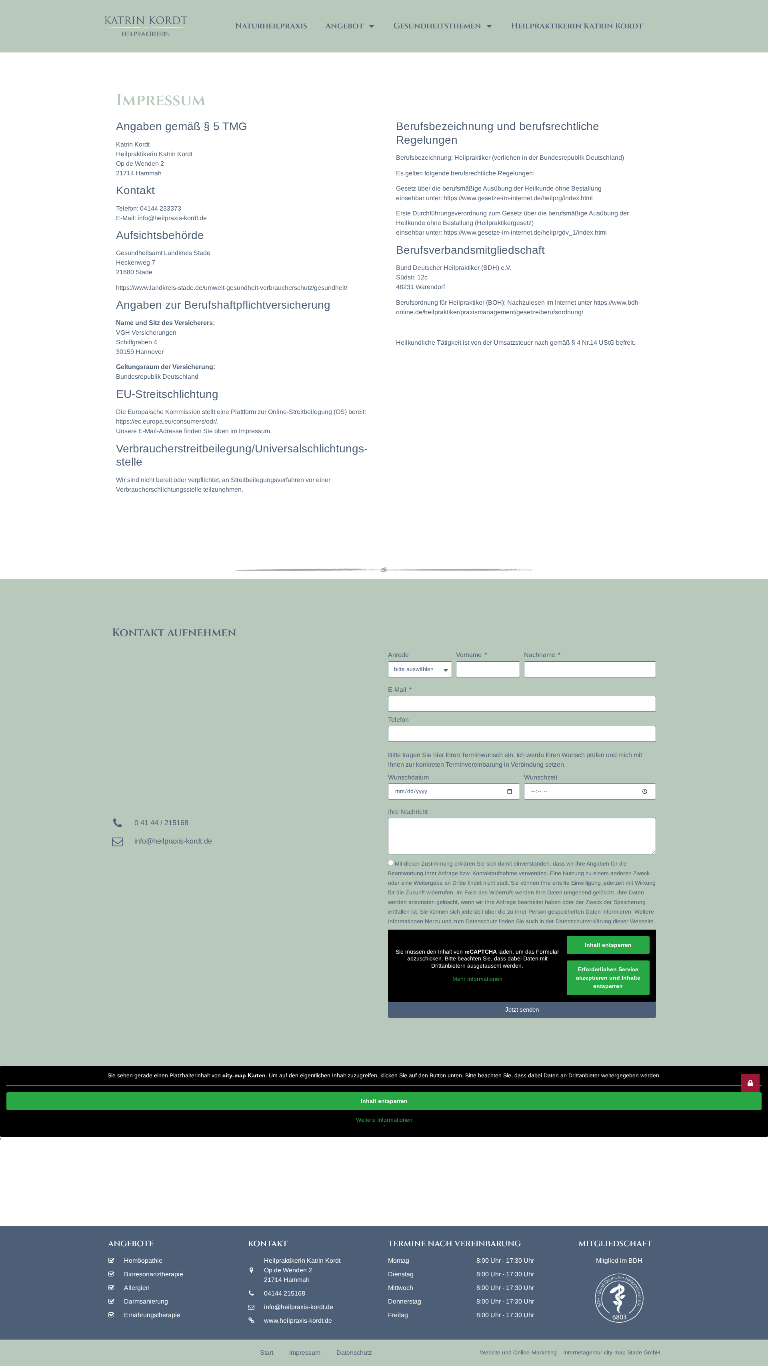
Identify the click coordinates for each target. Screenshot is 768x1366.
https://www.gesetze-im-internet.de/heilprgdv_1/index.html (525, 232)
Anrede (398, 654)
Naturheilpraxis (271, 25)
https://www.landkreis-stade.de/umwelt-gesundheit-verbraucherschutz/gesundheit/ (231, 287)
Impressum (304, 1352)
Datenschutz (354, 1352)
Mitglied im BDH (619, 1260)
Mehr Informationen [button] (477, 979)
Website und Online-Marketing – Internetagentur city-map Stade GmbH (570, 1352)
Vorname (469, 654)
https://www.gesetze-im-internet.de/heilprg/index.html (518, 198)
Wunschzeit (540, 777)
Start (266, 1352)
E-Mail (398, 689)
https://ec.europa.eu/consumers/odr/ (166, 421)
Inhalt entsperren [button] (608, 945)
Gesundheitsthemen (437, 25)
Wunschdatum (408, 777)
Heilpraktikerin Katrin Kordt (577, 25)
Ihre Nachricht (408, 811)
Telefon (398, 719)
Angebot (344, 25)
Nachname (540, 654)
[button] (750, 1083)
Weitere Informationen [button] (384, 1120)
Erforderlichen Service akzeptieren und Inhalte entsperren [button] (608, 977)
